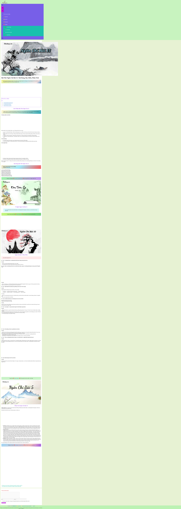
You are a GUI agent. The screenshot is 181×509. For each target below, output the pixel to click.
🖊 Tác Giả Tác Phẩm (7, 14)
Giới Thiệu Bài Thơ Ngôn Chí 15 (8, 102)
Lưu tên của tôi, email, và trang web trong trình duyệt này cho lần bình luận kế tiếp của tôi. (16, 501)
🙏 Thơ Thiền (8, 29)
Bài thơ (6, 209)
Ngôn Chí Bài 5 (16, 378)
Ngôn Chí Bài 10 (19, 214)
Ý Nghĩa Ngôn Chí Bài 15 (7, 104)
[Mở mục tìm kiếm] (2, 5)
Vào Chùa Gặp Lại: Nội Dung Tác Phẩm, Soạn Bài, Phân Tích (11, 486)
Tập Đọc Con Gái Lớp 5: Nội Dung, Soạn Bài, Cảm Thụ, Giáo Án (12, 485)
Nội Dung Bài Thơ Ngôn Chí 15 (8, 103)
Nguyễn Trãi (8, 167)
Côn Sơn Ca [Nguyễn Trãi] (18, 178)
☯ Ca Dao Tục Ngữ (9, 32)
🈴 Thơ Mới (5, 24)
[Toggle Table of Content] (2, 100)
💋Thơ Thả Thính (8, 27)
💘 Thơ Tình (6, 16)
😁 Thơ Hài (5, 19)
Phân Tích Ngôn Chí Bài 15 (7, 105)
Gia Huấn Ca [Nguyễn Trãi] (19, 445)
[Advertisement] (21, 90)
